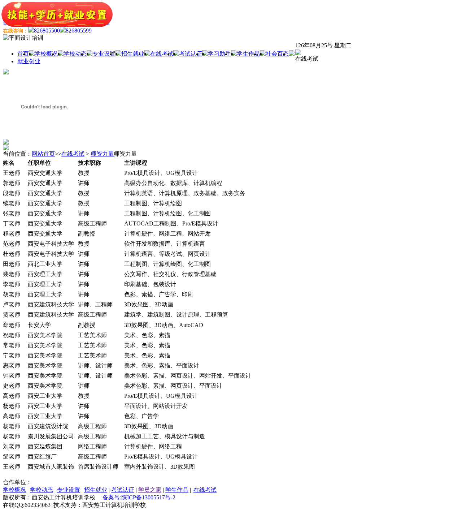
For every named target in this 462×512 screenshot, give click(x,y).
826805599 (79, 30)
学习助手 (219, 54)
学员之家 (149, 490)
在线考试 (161, 54)
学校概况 (46, 54)
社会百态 (277, 54)
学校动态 (75, 54)
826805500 (47, 30)
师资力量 (102, 154)
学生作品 (248, 54)
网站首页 (43, 154)
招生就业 (132, 54)
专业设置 (104, 54)
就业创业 (28, 61)
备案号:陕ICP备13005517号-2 (139, 497)
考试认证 (190, 54)
